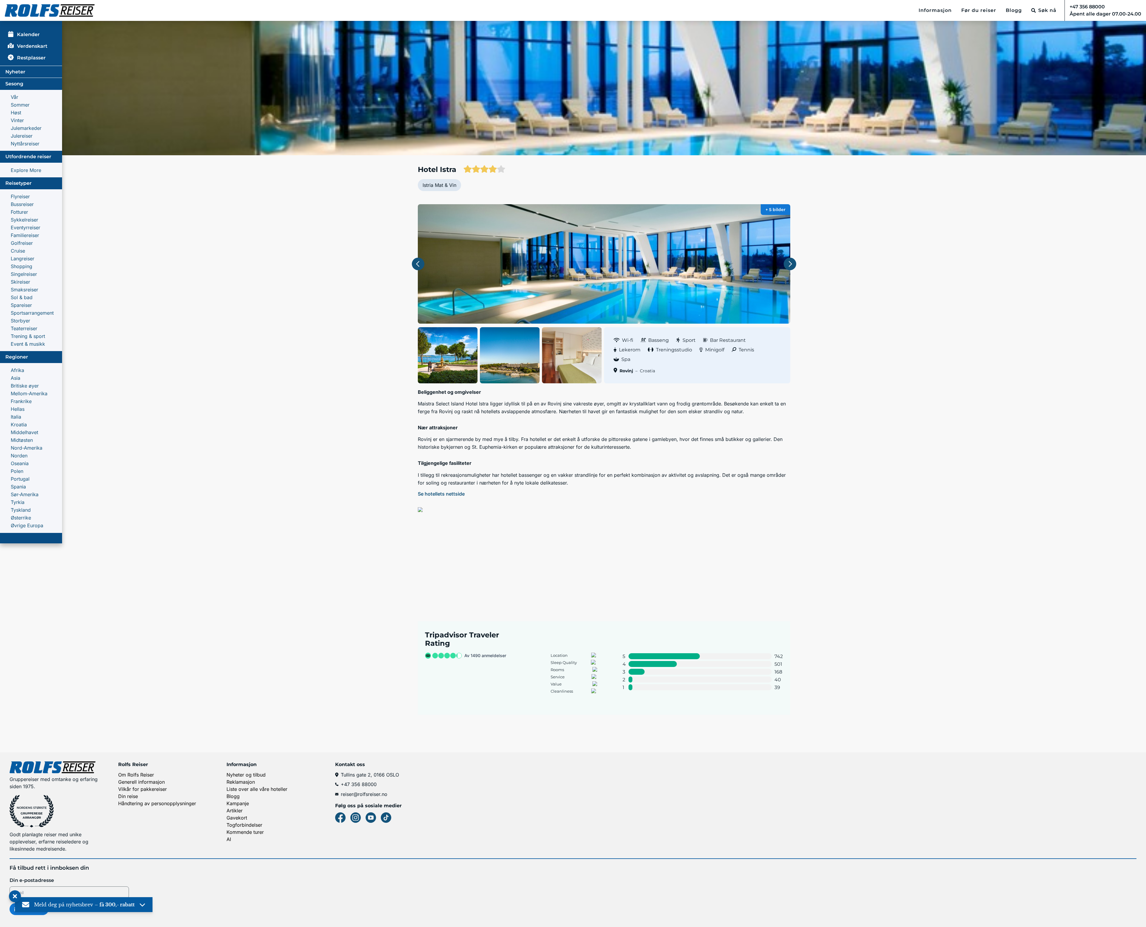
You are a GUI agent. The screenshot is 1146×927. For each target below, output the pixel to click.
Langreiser (22, 259)
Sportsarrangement (32, 313)
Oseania (20, 463)
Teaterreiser (24, 328)
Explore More (26, 170)
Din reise (128, 796)
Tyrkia (17, 502)
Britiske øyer (25, 386)
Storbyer (20, 321)
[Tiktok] (386, 817)
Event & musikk (28, 344)
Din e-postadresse (32, 880)
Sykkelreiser (24, 220)
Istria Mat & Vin (439, 185)
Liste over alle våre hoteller (257, 789)
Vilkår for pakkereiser (142, 789)
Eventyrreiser (25, 227)
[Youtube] (371, 817)
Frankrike (21, 401)
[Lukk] (15, 897)
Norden (19, 456)
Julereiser (22, 136)
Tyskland (21, 510)
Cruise (18, 251)
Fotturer (19, 212)
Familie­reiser (25, 235)
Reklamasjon (241, 782)
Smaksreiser (24, 290)
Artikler (235, 811)
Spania (18, 487)
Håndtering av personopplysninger (157, 803)
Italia (16, 417)
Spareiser (21, 305)
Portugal (20, 479)
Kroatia (19, 425)
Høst (16, 113)
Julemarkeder (26, 128)
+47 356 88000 (359, 784)
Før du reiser (978, 10)
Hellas (17, 409)
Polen (17, 471)
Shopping (21, 266)
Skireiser (20, 282)
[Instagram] (355, 817)
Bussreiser (22, 204)
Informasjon (935, 10)
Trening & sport (28, 336)
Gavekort (237, 818)
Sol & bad (22, 297)
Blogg (1014, 10)
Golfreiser (22, 243)
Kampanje (238, 803)
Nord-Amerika (26, 448)
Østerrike (21, 518)
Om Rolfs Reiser (136, 775)
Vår (14, 97)
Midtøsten (22, 440)
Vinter (17, 120)
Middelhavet (24, 432)
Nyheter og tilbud (246, 775)
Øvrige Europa (27, 525)
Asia (15, 378)
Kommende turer (245, 832)
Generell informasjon (141, 782)
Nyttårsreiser (25, 144)
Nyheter (15, 72)
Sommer (20, 105)
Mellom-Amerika (29, 393)
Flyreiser (20, 196)
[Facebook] (340, 817)
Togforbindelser (244, 825)
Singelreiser (24, 274)
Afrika (17, 370)
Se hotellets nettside (441, 494)
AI (229, 839)
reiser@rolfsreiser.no (364, 794)
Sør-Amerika (24, 494)
